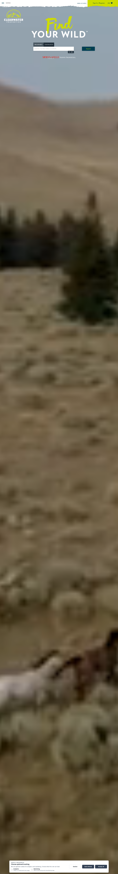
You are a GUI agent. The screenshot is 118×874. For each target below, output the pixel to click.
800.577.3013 (81, 3)
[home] (13, 22)
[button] (71, 52)
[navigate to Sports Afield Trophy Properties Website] (59, 57)
